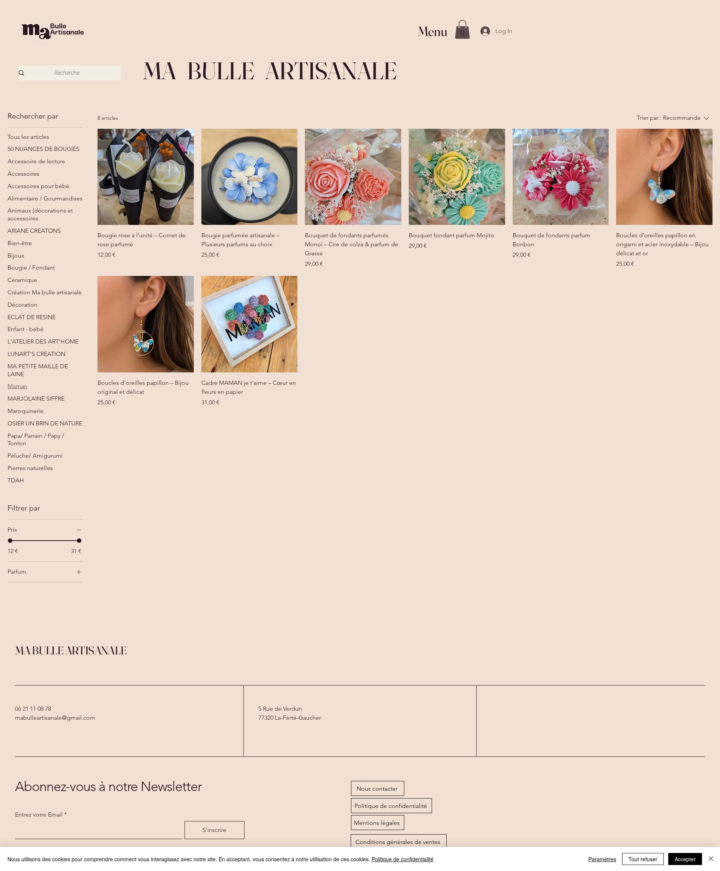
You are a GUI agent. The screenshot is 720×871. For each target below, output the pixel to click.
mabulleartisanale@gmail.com (55, 717)
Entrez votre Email (39, 815)
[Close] (711, 859)
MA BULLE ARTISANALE (71, 650)
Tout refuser (642, 859)
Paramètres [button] (602, 859)
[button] (462, 29)
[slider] (10, 540)
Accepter (685, 859)
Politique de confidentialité (403, 859)
